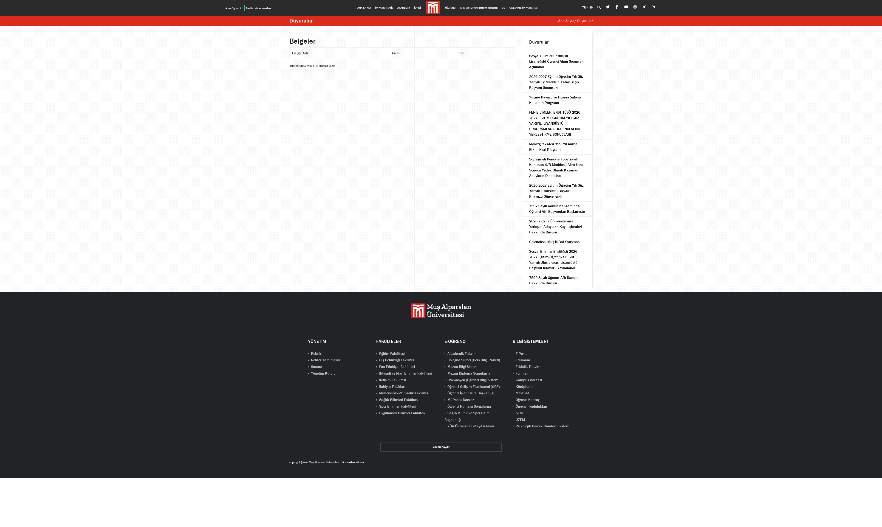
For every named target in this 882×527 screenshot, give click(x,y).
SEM (519, 413)
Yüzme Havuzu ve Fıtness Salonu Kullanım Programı (555, 100)
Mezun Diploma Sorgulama (468, 373)
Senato (316, 366)
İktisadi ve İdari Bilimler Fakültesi (405, 373)
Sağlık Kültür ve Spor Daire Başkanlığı (466, 416)
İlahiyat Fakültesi (392, 386)
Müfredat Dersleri (461, 399)
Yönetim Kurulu (323, 373)
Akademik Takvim (462, 353)
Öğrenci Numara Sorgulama (469, 406)
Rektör (315, 353)
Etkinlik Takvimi (528, 366)
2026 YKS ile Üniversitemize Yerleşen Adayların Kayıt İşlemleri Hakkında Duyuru (555, 227)
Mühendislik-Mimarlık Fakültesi (403, 393)
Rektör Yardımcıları (325, 360)
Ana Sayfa (566, 20)
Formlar (521, 373)
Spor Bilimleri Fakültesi (397, 406)
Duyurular (301, 20)
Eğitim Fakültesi (391, 353)
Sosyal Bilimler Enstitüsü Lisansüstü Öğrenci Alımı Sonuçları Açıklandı (556, 61)
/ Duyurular (583, 20)
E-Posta (521, 353)
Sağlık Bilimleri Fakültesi (398, 399)
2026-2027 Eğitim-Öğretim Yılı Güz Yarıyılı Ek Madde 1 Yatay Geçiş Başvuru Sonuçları (556, 82)
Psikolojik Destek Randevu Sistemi (542, 426)
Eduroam (522, 360)
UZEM (520, 419)
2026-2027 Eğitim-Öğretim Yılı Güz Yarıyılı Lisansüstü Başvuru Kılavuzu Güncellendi (556, 191)
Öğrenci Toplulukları (531, 406)
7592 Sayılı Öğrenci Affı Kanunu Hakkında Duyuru (554, 280)
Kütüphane (524, 386)
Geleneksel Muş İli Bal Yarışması (554, 241)
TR (584, 7)
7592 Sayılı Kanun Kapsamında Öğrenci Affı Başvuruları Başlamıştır (557, 209)
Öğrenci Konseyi (527, 399)
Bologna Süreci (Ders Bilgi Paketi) (473, 360)
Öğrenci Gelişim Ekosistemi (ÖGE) (473, 386)
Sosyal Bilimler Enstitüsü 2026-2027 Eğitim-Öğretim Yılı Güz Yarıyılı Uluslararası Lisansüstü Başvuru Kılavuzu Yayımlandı (553, 259)
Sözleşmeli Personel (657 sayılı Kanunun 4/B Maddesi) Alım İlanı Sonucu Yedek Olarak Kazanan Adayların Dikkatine (556, 167)
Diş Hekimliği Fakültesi (396, 360)
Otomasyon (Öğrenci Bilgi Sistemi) (473, 380)
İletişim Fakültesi (392, 380)
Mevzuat (522, 393)
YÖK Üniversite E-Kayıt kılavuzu (472, 426)
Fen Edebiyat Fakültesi (396, 366)
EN (591, 7)
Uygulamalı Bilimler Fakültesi (402, 413)
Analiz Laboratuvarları (258, 8)
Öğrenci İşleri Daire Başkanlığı (470, 393)
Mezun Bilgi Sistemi (462, 366)
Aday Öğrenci (233, 8)
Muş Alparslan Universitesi (324, 462)
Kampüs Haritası (528, 380)
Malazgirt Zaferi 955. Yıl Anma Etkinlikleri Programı (553, 147)
